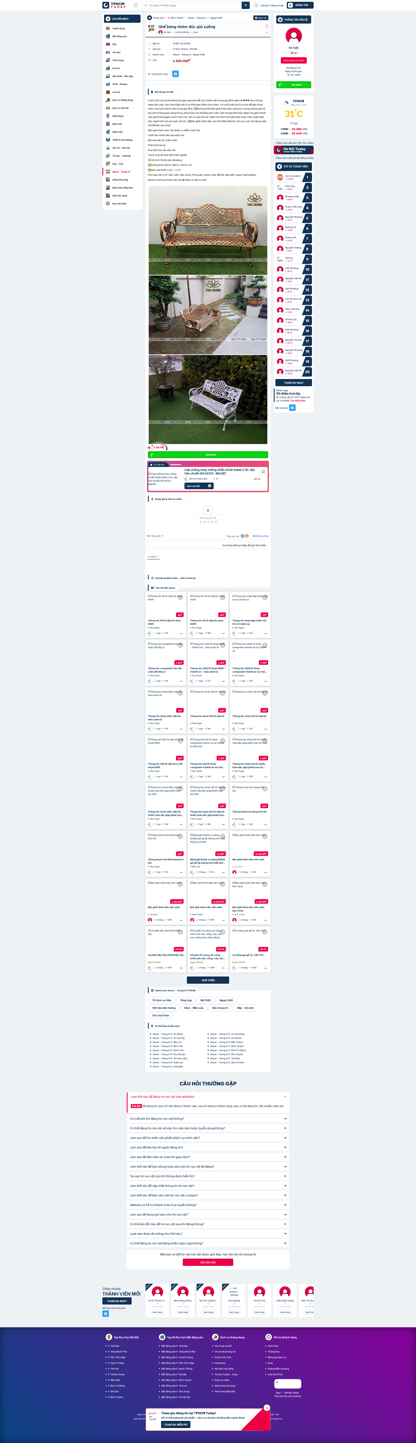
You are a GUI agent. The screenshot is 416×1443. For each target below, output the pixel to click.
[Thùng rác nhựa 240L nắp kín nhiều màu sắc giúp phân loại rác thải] (166, 796)
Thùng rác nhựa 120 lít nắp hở (249, 716)
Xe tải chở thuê (222, 1357)
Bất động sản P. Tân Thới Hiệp (177, 1362)
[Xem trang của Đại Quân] (234, 967)
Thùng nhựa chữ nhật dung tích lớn (166, 861)
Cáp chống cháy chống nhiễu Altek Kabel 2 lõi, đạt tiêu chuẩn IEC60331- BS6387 (219, 471)
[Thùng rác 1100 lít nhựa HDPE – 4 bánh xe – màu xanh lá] (208, 653)
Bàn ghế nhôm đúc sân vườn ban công (248, 908)
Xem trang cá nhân (293, 60)
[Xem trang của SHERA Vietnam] (192, 872)
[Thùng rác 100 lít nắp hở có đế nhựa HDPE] (166, 749)
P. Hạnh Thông (116, 1362)
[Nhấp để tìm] (246, 5)
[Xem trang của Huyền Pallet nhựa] (234, 824)
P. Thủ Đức (113, 1345)
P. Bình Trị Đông (116, 1385)
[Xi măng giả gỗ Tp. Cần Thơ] (250, 940)
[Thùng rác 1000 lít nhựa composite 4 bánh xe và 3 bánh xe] (250, 653)
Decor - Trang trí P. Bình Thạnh (227, 1046)
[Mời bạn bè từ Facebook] (292, 408)
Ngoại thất (216, 17)
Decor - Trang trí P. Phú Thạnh (226, 1054)
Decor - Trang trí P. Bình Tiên (168, 1050)
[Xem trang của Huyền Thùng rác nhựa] (150, 633)
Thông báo (274, 1351)
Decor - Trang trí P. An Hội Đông (227, 1034)
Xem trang (157, 1312)
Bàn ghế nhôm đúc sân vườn (248, 859)
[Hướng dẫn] (135, 5)
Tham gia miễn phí (175, 1424)
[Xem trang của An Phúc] (192, 967)
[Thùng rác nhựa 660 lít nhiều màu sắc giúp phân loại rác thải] (250, 749)
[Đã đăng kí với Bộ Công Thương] (287, 1385)
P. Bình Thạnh (175, 17)
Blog (270, 1362)
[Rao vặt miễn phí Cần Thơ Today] (295, 142)
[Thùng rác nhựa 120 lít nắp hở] (250, 701)
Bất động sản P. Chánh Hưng (177, 1357)
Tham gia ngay (294, 382)
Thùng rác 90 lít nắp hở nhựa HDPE (164, 622)
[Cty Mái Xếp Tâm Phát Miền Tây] (166, 940)
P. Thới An (113, 1368)
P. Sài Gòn (113, 1391)
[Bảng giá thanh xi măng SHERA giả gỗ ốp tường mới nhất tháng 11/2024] (208, 844)
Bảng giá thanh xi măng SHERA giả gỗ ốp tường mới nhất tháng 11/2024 (208, 861)
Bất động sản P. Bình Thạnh (176, 1380)
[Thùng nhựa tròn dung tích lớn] (250, 796)
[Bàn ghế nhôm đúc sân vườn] (250, 844)
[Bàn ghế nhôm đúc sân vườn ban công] (250, 892)
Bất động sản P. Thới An (174, 1385)
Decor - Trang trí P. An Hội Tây (169, 1038)
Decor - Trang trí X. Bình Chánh (227, 1062)
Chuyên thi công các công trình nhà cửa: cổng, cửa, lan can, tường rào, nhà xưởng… (206, 956)
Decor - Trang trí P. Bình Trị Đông (228, 1050)
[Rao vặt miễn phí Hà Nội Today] (294, 153)
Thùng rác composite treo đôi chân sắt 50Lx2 (165, 669)
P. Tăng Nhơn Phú (117, 1351)
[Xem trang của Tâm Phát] (150, 967)
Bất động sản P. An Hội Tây (175, 1397)
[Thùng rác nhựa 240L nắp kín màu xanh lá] (166, 701)
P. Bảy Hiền (114, 1380)
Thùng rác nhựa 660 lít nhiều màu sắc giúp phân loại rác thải (248, 765)
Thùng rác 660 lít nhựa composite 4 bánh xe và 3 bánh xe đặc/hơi (208, 765)
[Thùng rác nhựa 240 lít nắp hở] (208, 701)
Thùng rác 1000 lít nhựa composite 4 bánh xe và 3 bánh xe (250, 669)
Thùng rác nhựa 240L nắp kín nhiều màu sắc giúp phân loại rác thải (164, 813)
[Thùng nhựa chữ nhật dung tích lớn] (166, 844)
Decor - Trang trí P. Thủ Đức (225, 1058)
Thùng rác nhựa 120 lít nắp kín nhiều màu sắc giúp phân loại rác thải (207, 813)
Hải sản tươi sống (224, 1368)
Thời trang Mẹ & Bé (224, 1391)
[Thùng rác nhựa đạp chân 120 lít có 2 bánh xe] (250, 605)
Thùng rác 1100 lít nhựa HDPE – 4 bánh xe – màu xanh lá (208, 669)
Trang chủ (158, 17)
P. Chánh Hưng (116, 1374)
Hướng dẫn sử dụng (278, 1368)
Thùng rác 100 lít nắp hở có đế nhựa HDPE (165, 765)
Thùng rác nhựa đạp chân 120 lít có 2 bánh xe (249, 622)
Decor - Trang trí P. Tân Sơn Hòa (170, 1058)
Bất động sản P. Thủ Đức (174, 1345)
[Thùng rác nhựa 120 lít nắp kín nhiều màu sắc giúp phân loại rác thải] (208, 796)
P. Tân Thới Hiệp (116, 1357)
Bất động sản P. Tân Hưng (175, 1391)
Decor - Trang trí (197, 17)
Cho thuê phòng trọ (225, 1351)
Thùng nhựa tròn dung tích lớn (249, 811)
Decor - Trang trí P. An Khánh (226, 1038)
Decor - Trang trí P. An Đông (168, 1034)
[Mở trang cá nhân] (281, 177)
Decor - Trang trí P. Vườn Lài (168, 1062)
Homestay (220, 1362)
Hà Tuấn (294, 47)
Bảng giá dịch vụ (277, 1357)
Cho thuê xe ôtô (223, 1345)
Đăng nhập (262, 536)
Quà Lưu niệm (221, 1380)
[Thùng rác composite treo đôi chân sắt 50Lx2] (166, 653)
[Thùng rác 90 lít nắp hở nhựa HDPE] (166, 605)
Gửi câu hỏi (208, 1262)
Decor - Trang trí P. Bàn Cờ (167, 1042)
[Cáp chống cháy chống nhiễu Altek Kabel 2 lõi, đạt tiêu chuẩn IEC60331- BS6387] (164, 479)
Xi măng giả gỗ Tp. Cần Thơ (247, 955)
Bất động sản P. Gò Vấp (174, 1374)
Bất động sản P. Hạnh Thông (176, 1368)
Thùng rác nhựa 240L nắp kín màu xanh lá (164, 717)
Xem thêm (208, 980)
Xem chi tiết (193, 486)
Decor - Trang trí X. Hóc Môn (168, 1066)
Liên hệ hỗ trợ (275, 1374)
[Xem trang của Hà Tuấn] (234, 872)
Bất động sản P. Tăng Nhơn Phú (178, 1351)
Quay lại (260, 18)
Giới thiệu (273, 1345)
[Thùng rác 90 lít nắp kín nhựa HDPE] (208, 605)
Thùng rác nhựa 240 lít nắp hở (207, 716)
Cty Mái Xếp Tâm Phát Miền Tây (166, 955)
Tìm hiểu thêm (298, 400)
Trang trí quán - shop (226, 1374)
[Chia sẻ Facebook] (175, 74)
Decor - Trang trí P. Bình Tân (168, 1046)
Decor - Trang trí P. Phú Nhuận (169, 1054)
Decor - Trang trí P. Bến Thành (226, 1042)
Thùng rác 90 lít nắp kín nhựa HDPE (206, 622)
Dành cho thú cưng (224, 1385)
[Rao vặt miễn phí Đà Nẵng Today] (294, 157)
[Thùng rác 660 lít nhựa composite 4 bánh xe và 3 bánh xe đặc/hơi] (208, 749)
